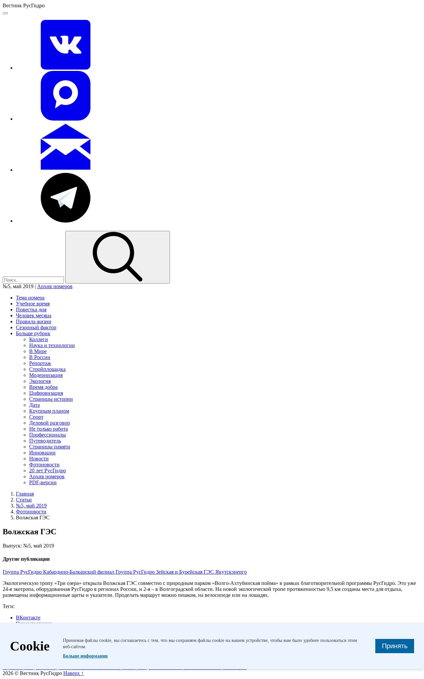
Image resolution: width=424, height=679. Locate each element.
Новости (39, 458)
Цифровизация (46, 393)
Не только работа (48, 429)
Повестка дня (31, 309)
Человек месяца (33, 315)
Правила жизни (33, 321)
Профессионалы (47, 435)
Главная (25, 493)
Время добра (43, 387)
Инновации (42, 452)
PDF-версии (43, 482)
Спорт (36, 417)
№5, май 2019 (31, 505)
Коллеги (38, 339)
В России (39, 357)
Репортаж (40, 363)
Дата (34, 405)
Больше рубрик (33, 333)
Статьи (24, 499)
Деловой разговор (49, 423)
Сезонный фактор (36, 327)
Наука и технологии (52, 345)
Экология (40, 381)
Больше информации (85, 655)
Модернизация (46, 375)
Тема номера (30, 297)
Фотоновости (44, 464)
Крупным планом (49, 411)
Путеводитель (45, 441)
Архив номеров (55, 286)
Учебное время (33, 303)
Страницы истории (51, 399)
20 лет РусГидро (47, 470)
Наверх (73, 673)
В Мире (38, 351)
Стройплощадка (47, 369)
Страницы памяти (49, 446)
